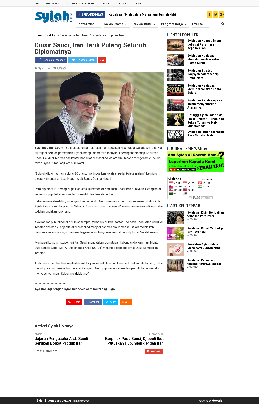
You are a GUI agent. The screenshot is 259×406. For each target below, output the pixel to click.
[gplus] (221, 14)
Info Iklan (122, 3)
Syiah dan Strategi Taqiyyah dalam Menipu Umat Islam (203, 74)
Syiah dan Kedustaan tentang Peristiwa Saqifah (204, 262)
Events (197, 24)
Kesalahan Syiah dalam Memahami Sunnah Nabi (142, 14)
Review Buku (142, 24)
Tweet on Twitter (86, 60)
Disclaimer (71, 3)
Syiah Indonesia (48, 400)
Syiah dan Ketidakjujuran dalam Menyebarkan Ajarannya (204, 104)
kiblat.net (82, 273)
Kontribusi (88, 3)
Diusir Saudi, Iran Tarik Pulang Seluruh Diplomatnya (90, 48)
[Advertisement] (195, 333)
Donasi (137, 3)
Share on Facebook (54, 60)
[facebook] (209, 14)
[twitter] (215, 14)
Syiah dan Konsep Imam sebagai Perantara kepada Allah (204, 44)
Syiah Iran (44, 68)
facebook (153, 351)
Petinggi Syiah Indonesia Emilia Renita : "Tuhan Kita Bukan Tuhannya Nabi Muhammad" (205, 120)
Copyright (106, 3)
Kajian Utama (113, 24)
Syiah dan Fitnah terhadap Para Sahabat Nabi (205, 133)
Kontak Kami (53, 3)
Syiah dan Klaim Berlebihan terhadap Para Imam (205, 214)
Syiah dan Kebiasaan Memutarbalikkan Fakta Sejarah (204, 89)
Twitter (112, 302)
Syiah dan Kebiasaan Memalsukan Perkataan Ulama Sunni (204, 59)
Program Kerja (172, 24)
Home (38, 3)
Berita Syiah (85, 24)
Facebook (94, 302)
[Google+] (102, 60)
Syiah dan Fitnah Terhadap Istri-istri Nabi (205, 230)
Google (76, 302)
